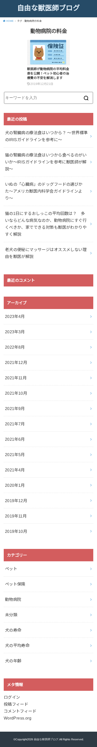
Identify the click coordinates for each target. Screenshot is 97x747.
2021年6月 (15, 439)
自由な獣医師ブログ (48, 8)
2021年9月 (15, 408)
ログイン (12, 697)
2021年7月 (15, 424)
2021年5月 (15, 454)
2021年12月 (16, 362)
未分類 (11, 615)
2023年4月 (15, 316)
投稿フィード (16, 704)
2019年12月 (16, 500)
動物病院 (13, 599)
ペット (11, 569)
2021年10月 (16, 393)
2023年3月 (15, 332)
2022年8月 (15, 347)
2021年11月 (16, 378)
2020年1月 (15, 485)
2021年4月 (15, 470)
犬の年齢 (13, 661)
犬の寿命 (13, 630)
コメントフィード (20, 711)
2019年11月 (16, 516)
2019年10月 (16, 531)
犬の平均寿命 (17, 645)
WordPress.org (17, 718)
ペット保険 (15, 584)
